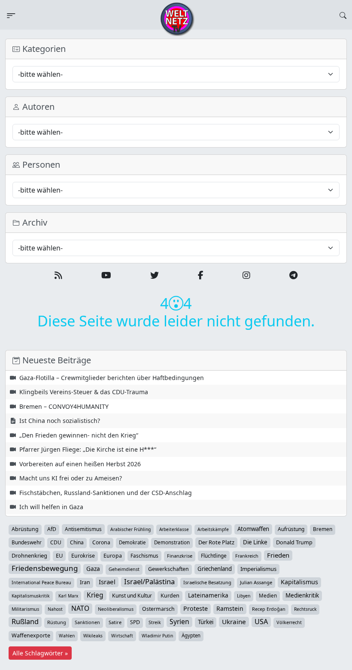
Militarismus (25, 609)
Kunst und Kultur (132, 595)
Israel (107, 581)
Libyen (243, 596)
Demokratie (132, 542)
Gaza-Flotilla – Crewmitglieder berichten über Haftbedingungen (111, 378)
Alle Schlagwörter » (40, 653)
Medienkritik (302, 595)
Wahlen (67, 636)
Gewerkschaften (168, 569)
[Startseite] (177, 18)
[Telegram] (293, 275)
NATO (80, 608)
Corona (101, 542)
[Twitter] (154, 275)
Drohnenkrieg (29, 555)
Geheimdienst (124, 569)
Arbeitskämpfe (213, 529)
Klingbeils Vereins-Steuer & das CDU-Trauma (83, 392)
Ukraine (234, 621)
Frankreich (246, 555)
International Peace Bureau (41, 582)
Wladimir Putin (157, 636)
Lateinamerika (208, 595)
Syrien (179, 621)
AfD (51, 529)
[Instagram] (246, 275)
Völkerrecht (289, 622)
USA (261, 621)
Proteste (195, 608)
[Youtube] (106, 275)
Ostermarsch (158, 609)
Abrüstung (25, 529)
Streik (155, 622)
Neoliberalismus (116, 609)
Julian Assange (256, 582)
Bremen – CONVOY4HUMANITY (64, 406)
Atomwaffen (253, 529)
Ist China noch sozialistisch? (59, 420)
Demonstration (172, 542)
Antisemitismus (83, 528)
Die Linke (255, 542)
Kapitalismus (299, 582)
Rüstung (56, 622)
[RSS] (58, 275)
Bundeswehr (27, 542)
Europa (112, 555)
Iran (85, 582)
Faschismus (144, 555)
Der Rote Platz (216, 542)
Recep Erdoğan (268, 609)
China (77, 542)
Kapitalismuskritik (31, 596)
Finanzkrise (179, 555)
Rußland (25, 621)
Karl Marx (68, 596)
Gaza (93, 568)
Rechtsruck (305, 609)
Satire (115, 622)
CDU (55, 542)
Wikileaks (93, 636)
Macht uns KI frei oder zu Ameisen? (70, 478)
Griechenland (214, 569)
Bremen (322, 529)
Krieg (95, 595)
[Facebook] (200, 275)
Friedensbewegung (45, 568)
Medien (268, 595)
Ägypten (191, 635)
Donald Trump (294, 542)
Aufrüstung (291, 529)
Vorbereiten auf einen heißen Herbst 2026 (80, 464)
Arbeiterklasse (174, 529)
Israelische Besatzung (207, 582)
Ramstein (229, 608)
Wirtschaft (122, 636)
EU (59, 555)
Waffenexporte (31, 635)
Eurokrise (83, 555)
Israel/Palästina (149, 581)
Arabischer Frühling (130, 529)
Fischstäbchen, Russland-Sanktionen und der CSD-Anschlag (105, 493)
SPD (135, 622)
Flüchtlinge (214, 555)
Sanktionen (87, 622)
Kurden (170, 595)
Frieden (278, 555)
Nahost (55, 609)
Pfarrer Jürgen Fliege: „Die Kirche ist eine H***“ (87, 449)
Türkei (205, 622)
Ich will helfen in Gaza (51, 507)
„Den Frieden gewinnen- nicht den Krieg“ (78, 435)
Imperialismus (258, 569)
